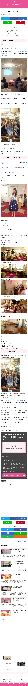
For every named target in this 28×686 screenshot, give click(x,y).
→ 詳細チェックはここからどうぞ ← (14, 475)
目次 (12, 27)
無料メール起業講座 (7, 679)
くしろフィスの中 (12, 33)
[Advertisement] (14, 500)
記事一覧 (20, 679)
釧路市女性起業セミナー (13, 30)
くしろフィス (8, 167)
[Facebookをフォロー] (20, 529)
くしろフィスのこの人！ (13, 35)
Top (7, 677)
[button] (25, 337)
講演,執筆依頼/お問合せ (8, 681)
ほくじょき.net (19, 400)
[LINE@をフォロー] (20, 533)
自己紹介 (20, 677)
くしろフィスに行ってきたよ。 (14, 31)
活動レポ (4, 481)
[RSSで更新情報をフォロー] (20, 536)
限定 (20, 681)
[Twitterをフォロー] (7, 529)
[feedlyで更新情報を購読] (7, 536)
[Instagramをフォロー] (7, 533)
